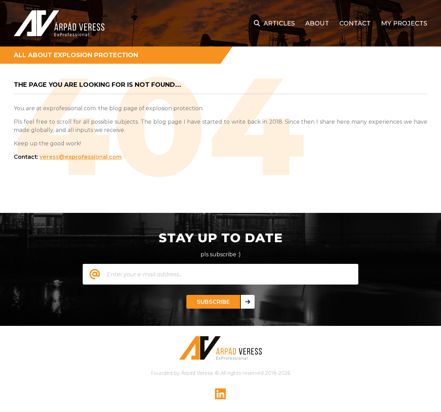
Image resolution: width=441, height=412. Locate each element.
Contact (355, 23)
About (317, 23)
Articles (279, 23)
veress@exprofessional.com (81, 157)
